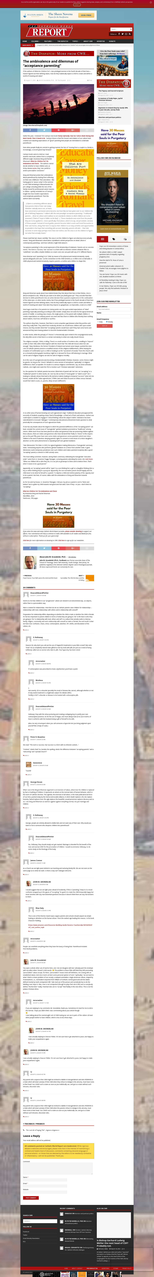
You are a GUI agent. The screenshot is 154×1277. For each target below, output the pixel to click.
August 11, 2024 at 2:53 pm (37, 739)
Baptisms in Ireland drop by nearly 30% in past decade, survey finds (113, 109)
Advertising (105, 1268)
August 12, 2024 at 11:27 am (41, 1003)
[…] (108, 1261)
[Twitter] (123, 34)
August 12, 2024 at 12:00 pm (41, 640)
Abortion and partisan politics (109, 117)
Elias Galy (40, 908)
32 (112, 95)
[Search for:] (120, 29)
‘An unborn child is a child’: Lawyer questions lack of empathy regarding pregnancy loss (111, 254)
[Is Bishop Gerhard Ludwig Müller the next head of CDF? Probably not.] (114, 1225)
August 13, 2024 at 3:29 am (43, 839)
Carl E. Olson (103, 93)
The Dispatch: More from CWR (114, 83)
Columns (35, 41)
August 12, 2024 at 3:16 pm (37, 1053)
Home (25, 41)
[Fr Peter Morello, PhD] (61, 1222)
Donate (112, 41)
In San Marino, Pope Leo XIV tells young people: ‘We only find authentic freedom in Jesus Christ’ (113, 288)
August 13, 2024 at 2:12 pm (43, 910)
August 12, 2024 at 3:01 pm (43, 1031)
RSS (24, 1242)
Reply (27, 630)
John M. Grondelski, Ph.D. (46, 80)
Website (25, 1189)
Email (25, 1183)
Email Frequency (103, 319)
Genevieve (37, 763)
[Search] (131, 29)
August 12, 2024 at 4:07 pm (37, 1074)
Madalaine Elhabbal (105, 112)
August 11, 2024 (31, 80)
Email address (102, 307)
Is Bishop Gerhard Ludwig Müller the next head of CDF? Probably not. (112, 1243)
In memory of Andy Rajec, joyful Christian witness (110, 99)
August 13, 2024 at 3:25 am (43, 709)
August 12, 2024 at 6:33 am (40, 765)
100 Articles (72, 557)
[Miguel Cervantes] (61, 1249)
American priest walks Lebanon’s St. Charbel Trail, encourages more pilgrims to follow (113, 268)
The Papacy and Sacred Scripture (110, 91)
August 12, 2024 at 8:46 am (37, 962)
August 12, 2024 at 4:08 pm (43, 663)
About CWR (88, 41)
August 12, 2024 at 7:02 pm (43, 683)
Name (25, 1177)
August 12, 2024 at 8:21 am (37, 941)
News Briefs (27, 45)
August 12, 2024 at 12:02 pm (41, 818)
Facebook (26, 1232)
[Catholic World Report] (77, 38)
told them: (89, 459)
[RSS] (130, 34)
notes (34, 168)
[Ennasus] (61, 1214)
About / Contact (77, 1268)
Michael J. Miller (103, 1249)
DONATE (77, 5)
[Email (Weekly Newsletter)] (126, 34)
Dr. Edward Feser (105, 119)
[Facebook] (119, 34)
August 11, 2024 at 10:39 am (38, 595)
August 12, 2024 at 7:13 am (37, 863)
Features (48, 41)
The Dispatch (62, 41)
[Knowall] (61, 1231)
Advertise (101, 41)
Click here (26, 540)
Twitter (25, 1235)
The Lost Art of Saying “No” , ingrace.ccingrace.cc (42, 1130)
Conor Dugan (103, 102)
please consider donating (73, 531)
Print (90, 80)
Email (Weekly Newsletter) (31, 1238)
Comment (26, 1161)
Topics (75, 41)
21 (70, 80)
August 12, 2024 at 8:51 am (40, 884)
